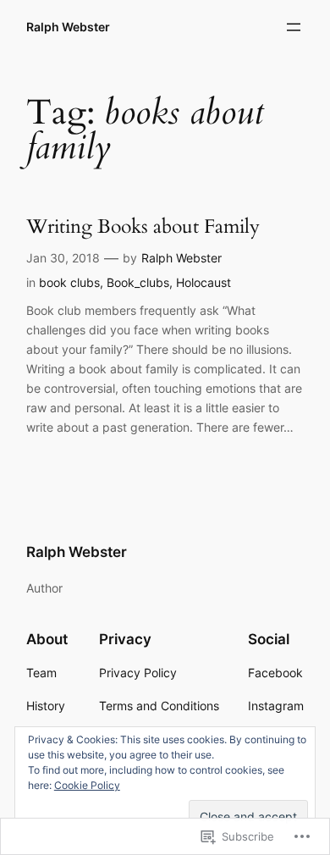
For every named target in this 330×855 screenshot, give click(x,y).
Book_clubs (138, 282)
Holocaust (203, 282)
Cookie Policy (87, 785)
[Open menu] (293, 27)
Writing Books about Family (143, 226)
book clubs (69, 282)
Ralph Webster (68, 26)
